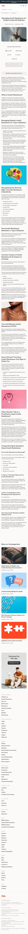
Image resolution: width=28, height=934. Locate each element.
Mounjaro (3, 837)
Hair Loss (3, 701)
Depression (4, 814)
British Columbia (5, 745)
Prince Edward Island (6, 757)
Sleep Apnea (4, 715)
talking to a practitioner (21, 420)
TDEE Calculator (5, 824)
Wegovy (3, 728)
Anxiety (3, 811)
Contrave (3, 842)
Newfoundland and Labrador (8, 750)
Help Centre (4, 862)
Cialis (2, 723)
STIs (2, 790)
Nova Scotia (4, 752)
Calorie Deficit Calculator (8, 822)
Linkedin (3, 888)
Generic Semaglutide (6, 851)
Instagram (4, 886)
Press (2, 879)
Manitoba (3, 748)
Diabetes (3, 712)
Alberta (3, 743)
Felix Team (11, 24)
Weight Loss (4, 697)
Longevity (4, 787)
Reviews (3, 877)
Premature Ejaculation (7, 781)
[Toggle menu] (26, 6)
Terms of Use (19, 903)
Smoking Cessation (6, 708)
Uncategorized (13, 12)
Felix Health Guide (5, 12)
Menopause (4, 706)
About (3, 873)
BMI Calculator (5, 820)
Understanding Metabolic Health (12, 591)
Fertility (3, 792)
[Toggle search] (21, 5)
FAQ (2, 860)
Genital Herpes (5, 774)
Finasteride (4, 730)
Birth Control (4, 703)
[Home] (3, 5)
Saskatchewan (5, 759)
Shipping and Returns (6, 866)
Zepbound (4, 840)
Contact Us (4, 864)
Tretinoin (3, 732)
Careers (3, 875)
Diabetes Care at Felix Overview (11, 640)
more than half (8, 342)
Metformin (4, 737)
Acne (2, 710)
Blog (2, 857)
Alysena (3, 735)
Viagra (3, 721)
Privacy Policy (4, 904)
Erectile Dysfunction (6, 699)
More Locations (5, 761)
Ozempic (3, 725)
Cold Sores (4, 770)
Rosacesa (3, 803)
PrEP (2, 777)
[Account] (23, 5)
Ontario (3, 754)
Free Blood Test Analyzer (7, 794)
